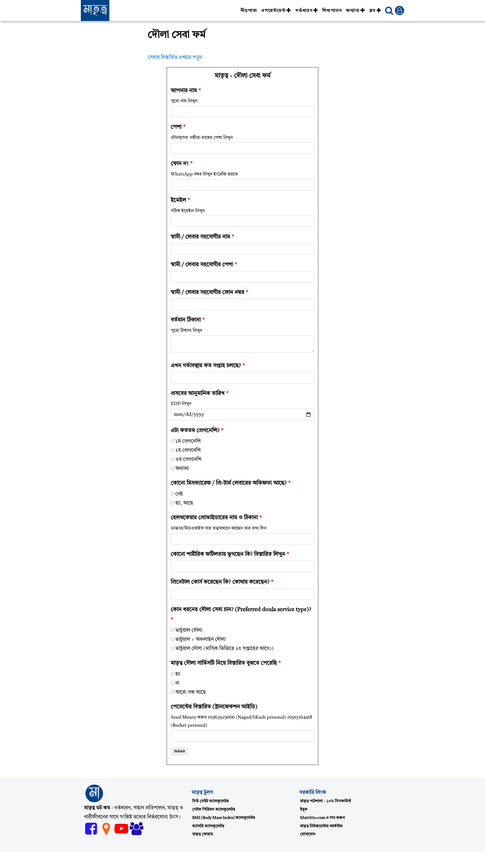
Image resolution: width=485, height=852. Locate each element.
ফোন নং (180, 163)
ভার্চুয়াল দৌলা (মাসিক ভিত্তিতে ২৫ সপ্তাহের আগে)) (224, 648)
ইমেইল (178, 200)
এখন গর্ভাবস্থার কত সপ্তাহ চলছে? (206, 365)
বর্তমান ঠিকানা (186, 320)
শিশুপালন (332, 10)
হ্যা (177, 674)
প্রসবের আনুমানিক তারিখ (198, 393)
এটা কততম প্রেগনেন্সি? (195, 430)
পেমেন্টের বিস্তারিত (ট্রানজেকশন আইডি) (214, 707)
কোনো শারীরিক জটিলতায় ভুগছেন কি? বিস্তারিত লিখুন (228, 554)
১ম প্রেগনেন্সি (188, 441)
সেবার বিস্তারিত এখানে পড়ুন (175, 57)
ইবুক (303, 810)
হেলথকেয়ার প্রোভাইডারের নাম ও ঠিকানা (214, 517)
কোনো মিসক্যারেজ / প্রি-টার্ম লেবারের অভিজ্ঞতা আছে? (229, 483)
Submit (179, 751)
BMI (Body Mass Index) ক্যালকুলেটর (223, 818)
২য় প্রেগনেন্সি (188, 450)
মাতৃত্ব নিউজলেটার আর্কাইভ (321, 826)
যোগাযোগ (307, 834)
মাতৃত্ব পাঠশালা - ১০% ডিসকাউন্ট (325, 801)
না (177, 683)
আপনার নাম (184, 90)
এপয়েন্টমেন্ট (273, 10)
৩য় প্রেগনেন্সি (188, 459)
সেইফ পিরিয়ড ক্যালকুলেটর (213, 810)
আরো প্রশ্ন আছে (190, 692)
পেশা (176, 127)
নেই (179, 494)
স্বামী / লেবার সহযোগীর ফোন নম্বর (207, 292)
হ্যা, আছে (184, 503)
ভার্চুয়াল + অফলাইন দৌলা (200, 639)
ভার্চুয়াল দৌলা (188, 630)
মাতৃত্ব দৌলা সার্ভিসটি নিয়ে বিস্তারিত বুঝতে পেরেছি (224, 663)
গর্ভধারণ (304, 10)
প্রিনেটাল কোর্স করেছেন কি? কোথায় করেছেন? (220, 582)
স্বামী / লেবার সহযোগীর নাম (200, 237)
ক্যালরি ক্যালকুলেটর (208, 826)
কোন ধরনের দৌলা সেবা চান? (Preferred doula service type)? (241, 609)
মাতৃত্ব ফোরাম (202, 834)
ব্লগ (373, 10)
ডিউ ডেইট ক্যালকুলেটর (210, 801)
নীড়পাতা (248, 10)
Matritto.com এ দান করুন (322, 818)
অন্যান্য (353, 10)
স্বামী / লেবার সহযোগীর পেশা (202, 264)
